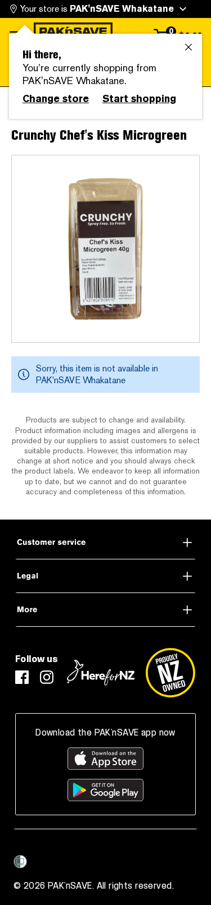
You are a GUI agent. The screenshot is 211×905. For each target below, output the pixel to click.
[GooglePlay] (105, 790)
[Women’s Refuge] (20, 862)
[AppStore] (105, 758)
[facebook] (22, 677)
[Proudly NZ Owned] (170, 672)
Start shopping (139, 99)
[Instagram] (46, 677)
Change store (56, 99)
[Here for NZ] (100, 673)
